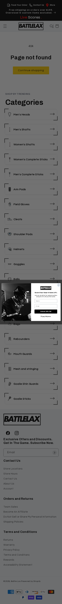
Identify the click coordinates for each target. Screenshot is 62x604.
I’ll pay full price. (46, 316)
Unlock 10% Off (45, 311)
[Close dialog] (58, 285)
